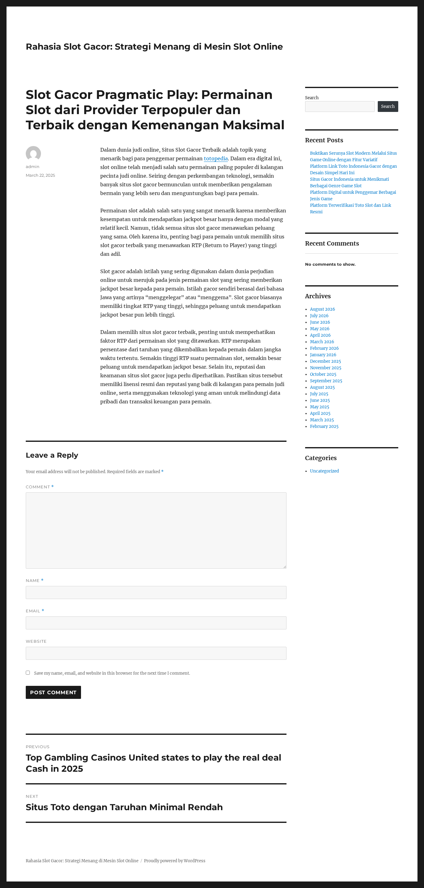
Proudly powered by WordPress (174, 861)
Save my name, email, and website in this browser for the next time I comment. (112, 673)
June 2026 (320, 322)
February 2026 (324, 348)
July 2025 (319, 394)
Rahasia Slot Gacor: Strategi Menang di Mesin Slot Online (154, 46)
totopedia (216, 158)
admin (32, 166)
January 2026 (323, 354)
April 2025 (320, 413)
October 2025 (323, 374)
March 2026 (322, 341)
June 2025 (320, 400)
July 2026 (319, 315)
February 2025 (324, 426)
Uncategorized (324, 471)
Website (36, 641)
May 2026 (320, 328)
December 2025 (325, 361)
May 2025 (319, 407)
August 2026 (322, 309)
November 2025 (325, 368)
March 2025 (322, 420)
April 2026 (320, 335)
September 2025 (326, 381)
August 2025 (322, 387)
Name (35, 580)
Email (35, 611)
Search (312, 97)
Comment (40, 487)
